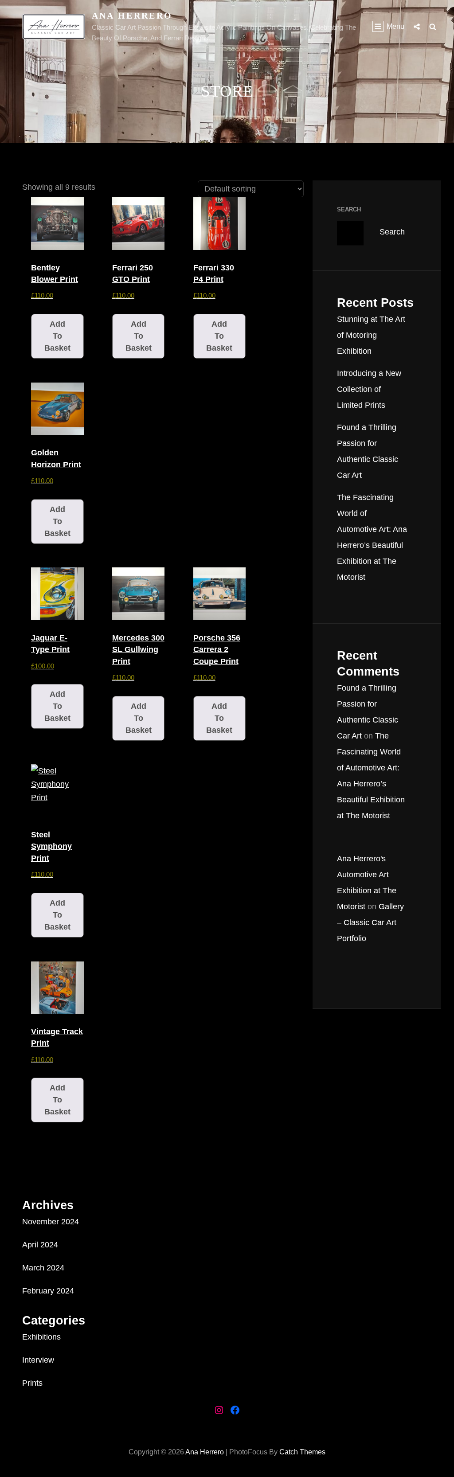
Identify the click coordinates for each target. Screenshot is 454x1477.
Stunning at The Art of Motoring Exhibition (371, 335)
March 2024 (43, 1267)
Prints (32, 1383)
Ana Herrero (132, 15)
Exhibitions (41, 1336)
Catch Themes (302, 1452)
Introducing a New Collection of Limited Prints (369, 389)
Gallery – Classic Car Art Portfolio (370, 922)
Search (349, 209)
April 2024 (40, 1244)
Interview (38, 1360)
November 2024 (50, 1221)
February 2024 (48, 1290)
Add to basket (57, 336)
